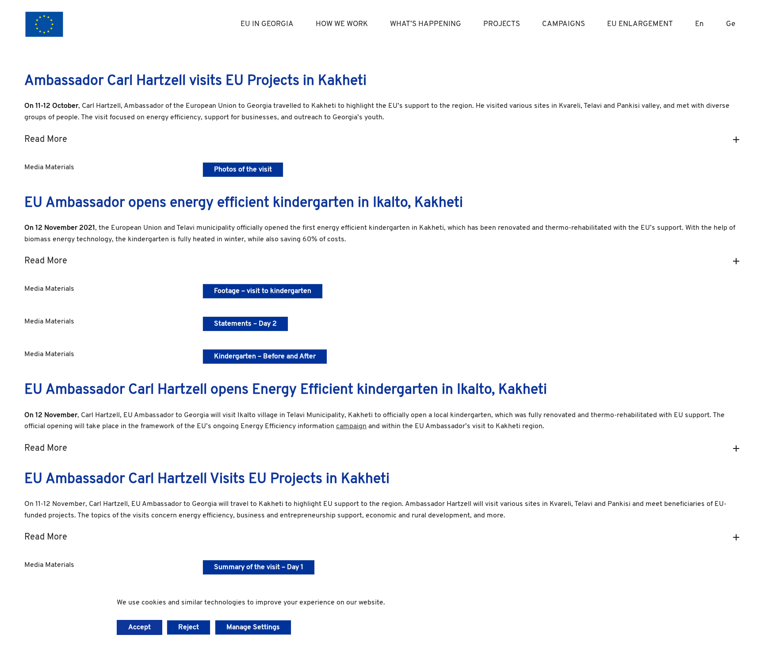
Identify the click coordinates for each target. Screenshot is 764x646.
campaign (351, 426)
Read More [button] (45, 139)
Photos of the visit (243, 169)
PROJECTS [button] (501, 24)
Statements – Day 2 (245, 323)
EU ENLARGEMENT (640, 24)
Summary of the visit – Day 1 (258, 567)
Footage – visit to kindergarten (262, 291)
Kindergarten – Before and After (265, 356)
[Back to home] (44, 24)
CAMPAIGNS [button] (563, 24)
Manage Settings (253, 627)
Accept (139, 627)
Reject (188, 627)
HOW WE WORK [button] (342, 24)
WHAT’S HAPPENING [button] (425, 24)
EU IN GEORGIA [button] (267, 24)
